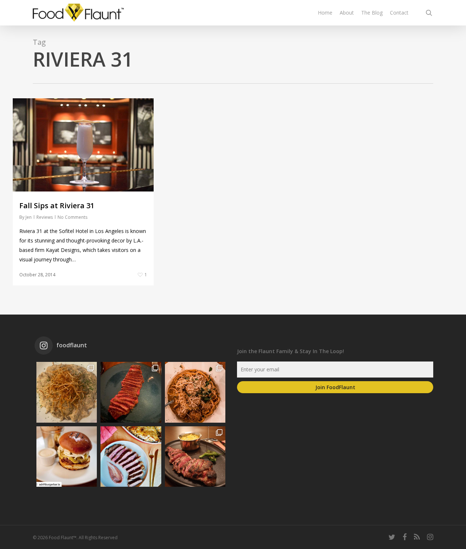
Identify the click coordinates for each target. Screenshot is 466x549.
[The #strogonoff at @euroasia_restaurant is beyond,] (66, 392)
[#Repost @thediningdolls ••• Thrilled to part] (130, 456)
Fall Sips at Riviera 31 (56, 205)
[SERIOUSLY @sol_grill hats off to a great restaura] (195, 392)
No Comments (72, 217)
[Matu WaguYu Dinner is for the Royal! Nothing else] (130, 392)
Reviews (44, 217)
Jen (28, 217)
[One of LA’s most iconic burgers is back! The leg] (66, 456)
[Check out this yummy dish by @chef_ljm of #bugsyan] (195, 456)
